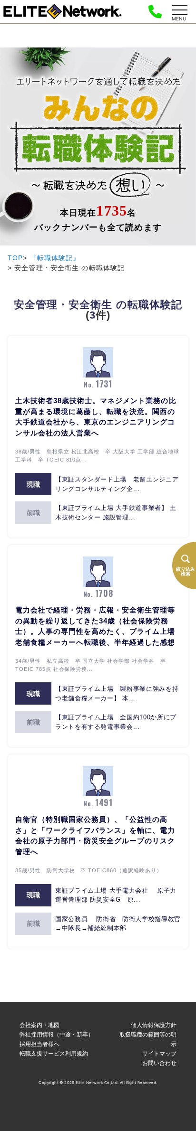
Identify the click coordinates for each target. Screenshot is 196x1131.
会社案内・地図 (39, 1024)
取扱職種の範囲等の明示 (147, 1039)
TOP (15, 258)
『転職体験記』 (55, 258)
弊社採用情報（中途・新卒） (57, 1034)
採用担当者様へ (39, 1043)
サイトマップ (159, 1053)
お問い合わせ (159, 1062)
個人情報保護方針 (153, 1024)
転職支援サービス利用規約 (54, 1053)
